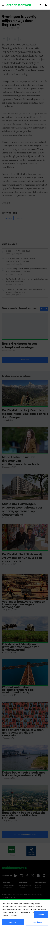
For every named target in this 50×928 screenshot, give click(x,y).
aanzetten (15, 915)
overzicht (12, 912)
